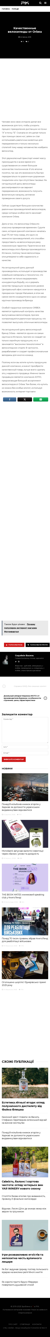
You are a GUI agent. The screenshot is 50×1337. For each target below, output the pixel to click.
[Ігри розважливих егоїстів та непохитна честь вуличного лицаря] (25, 1235)
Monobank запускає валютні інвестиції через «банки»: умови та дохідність (22, 852)
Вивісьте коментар (14, 759)
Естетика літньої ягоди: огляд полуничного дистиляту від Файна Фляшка (23, 1106)
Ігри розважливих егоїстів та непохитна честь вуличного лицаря (22, 1258)
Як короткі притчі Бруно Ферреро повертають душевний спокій (20, 1283)
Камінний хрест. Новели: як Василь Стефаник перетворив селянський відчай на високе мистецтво (24, 1120)
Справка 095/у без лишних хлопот (30, 686)
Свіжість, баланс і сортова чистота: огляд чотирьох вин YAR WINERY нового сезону (22, 1185)
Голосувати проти (39, 645)
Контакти (37, 1324)
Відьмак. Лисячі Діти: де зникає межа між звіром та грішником (24, 1210)
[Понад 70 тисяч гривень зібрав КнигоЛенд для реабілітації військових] (25, 921)
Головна (6, 9)
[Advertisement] (25, 89)
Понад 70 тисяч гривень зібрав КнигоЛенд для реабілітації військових (25, 940)
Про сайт (12, 1324)
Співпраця (25, 1324)
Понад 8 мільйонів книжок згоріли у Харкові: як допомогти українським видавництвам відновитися (21, 807)
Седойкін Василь (24, 655)
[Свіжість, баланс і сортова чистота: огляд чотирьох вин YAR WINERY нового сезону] (25, 1162)
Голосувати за (15, 645)
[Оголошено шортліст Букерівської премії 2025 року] (25, 965)
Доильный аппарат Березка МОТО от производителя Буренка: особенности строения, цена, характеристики (22, 698)
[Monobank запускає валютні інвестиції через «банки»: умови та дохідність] (25, 834)
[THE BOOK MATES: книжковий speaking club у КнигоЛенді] (25, 877)
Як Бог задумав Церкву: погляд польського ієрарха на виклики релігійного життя (25, 1271)
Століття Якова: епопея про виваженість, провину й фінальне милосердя (23, 1197)
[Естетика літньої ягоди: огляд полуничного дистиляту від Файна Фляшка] (25, 1083)
